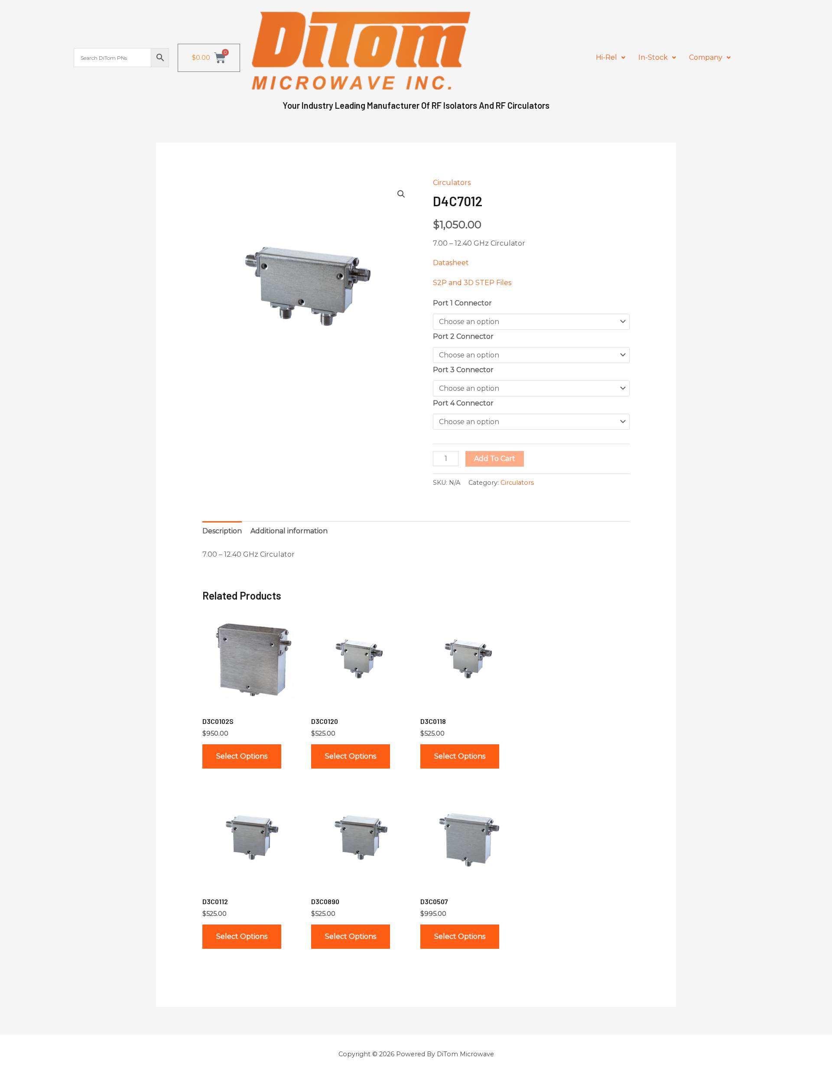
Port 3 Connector (463, 370)
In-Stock (653, 57)
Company (705, 57)
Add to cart (494, 458)
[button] (610, 58)
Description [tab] (222, 531)
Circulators (452, 182)
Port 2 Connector (463, 336)
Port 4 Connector (463, 403)
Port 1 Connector (462, 303)
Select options (241, 756)
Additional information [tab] (289, 531)
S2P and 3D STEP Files (472, 283)
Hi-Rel (606, 57)
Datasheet (451, 263)
